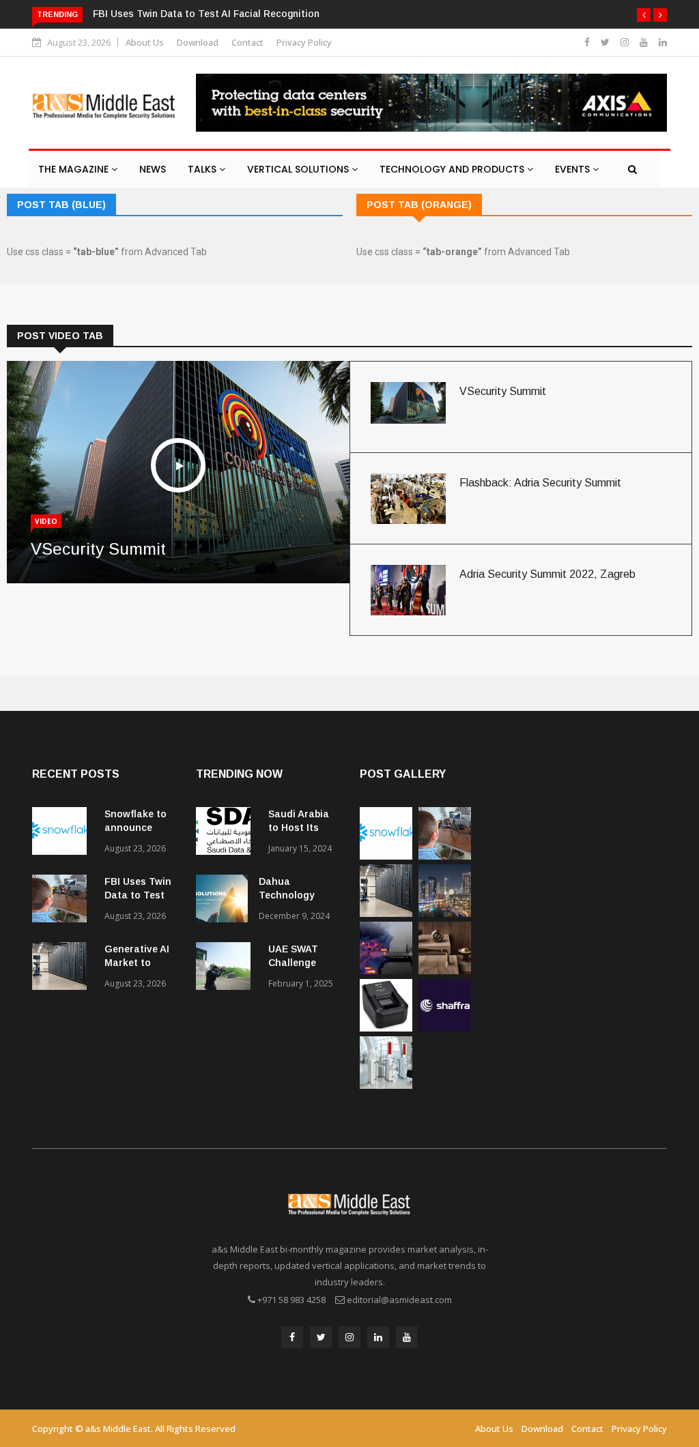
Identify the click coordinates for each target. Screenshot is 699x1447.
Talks (203, 169)
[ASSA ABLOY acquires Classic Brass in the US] (444, 970)
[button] (644, 15)
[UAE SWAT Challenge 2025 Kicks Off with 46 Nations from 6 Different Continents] (226, 968)
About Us (145, 42)
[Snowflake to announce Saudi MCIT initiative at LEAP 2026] (63, 833)
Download (197, 42)
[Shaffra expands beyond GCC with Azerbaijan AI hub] (444, 1027)
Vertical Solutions (299, 169)
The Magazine (74, 169)
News (152, 169)
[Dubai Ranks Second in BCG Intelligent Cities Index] (444, 913)
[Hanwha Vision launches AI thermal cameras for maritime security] (386, 970)
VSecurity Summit (98, 549)
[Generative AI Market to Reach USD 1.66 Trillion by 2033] (63, 968)
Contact (247, 42)
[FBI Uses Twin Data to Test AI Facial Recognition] (63, 901)
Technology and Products (453, 169)
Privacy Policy (304, 42)
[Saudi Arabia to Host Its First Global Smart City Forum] (226, 833)
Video (46, 521)
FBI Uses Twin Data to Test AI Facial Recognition (206, 13)
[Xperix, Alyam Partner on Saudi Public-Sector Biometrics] (386, 1027)
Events (574, 169)
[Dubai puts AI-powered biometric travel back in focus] (386, 1085)
